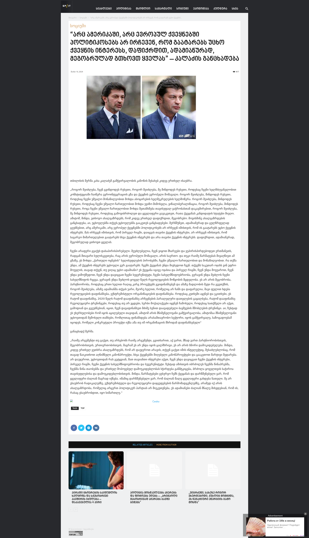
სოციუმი (182, 8)
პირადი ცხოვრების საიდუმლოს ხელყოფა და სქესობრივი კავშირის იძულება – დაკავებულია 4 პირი (94, 497)
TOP (82, 408)
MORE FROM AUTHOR (166, 445)
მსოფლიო (143, 8)
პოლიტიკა (123, 8)
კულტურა (220, 8)
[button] (244, 9)
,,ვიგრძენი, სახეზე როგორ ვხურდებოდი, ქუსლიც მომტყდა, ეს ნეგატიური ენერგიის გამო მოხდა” (211, 497)
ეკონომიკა (201, 8)
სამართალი (163, 8)
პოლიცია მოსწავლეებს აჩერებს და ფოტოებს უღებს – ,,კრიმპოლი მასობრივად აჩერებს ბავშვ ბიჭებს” (153, 497)
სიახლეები (104, 8)
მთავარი (73, 17)
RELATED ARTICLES (143, 445)
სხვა (235, 8)
